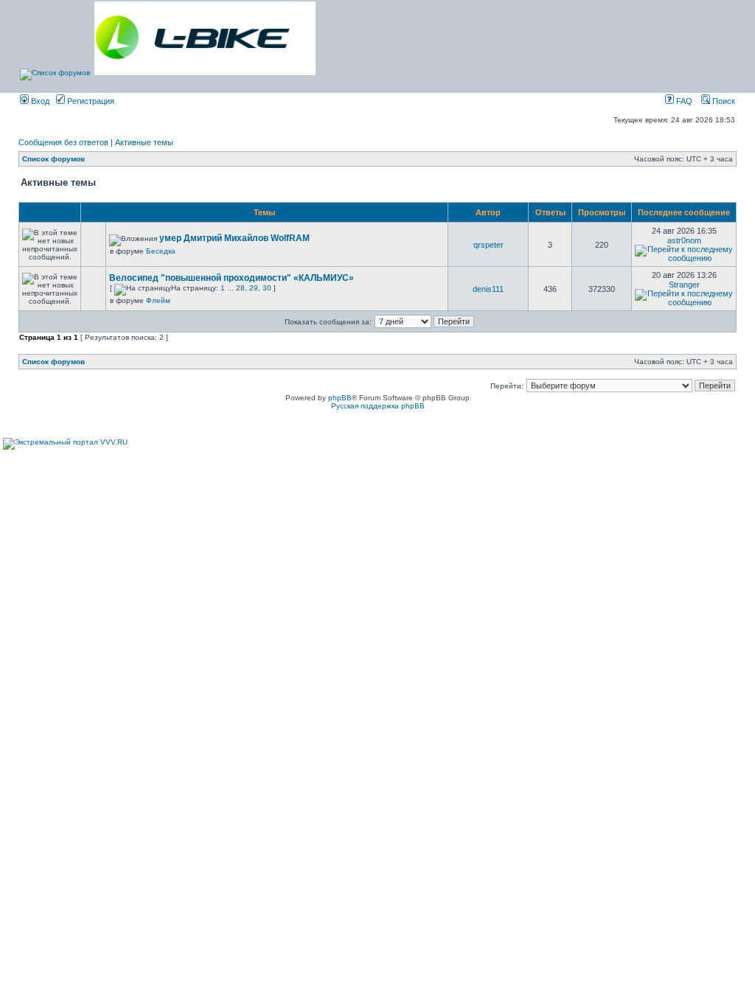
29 (253, 288)
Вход (39, 101)
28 (240, 288)
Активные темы (144, 142)
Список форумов (53, 159)
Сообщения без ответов (63, 142)
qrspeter (488, 244)
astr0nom (684, 240)
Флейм (158, 300)
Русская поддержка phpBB (378, 406)
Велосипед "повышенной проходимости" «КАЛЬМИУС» (231, 278)
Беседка (160, 251)
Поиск (722, 101)
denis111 (488, 289)
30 (266, 288)
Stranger (684, 284)
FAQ (683, 101)
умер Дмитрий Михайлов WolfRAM (234, 238)
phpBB (340, 398)
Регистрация (89, 101)
